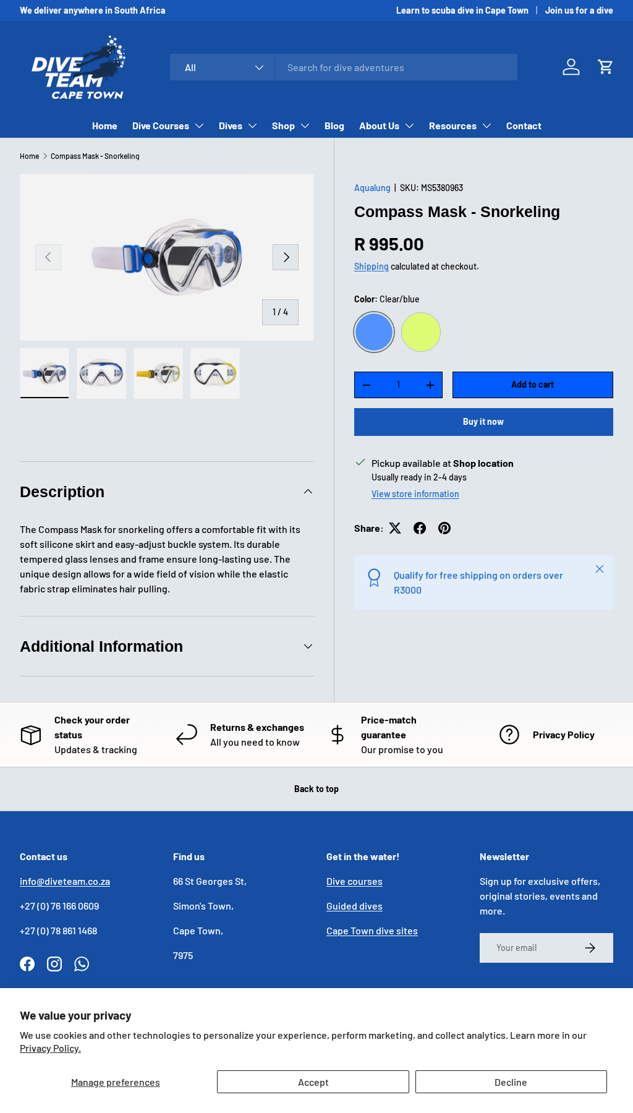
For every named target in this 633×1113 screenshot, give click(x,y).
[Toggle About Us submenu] (409, 125)
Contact (524, 125)
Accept (313, 1082)
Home (104, 125)
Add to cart (532, 384)
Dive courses (354, 881)
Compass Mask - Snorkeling (95, 155)
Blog (334, 125)
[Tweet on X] (395, 528)
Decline (511, 1082)
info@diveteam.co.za (65, 881)
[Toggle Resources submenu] (486, 125)
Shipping (371, 266)
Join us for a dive (579, 10)
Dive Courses (160, 125)
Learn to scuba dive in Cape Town (462, 10)
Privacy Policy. (50, 1048)
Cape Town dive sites (372, 930)
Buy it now (483, 421)
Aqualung (372, 187)
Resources (453, 125)
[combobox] (344, 67)
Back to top (316, 788)
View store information (415, 493)
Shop (283, 125)
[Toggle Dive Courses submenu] (199, 125)
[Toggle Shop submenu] (304, 125)
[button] (605, 66)
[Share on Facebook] (419, 528)
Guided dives (354, 905)
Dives (230, 125)
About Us (379, 125)
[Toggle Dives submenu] (252, 125)
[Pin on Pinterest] (444, 528)
